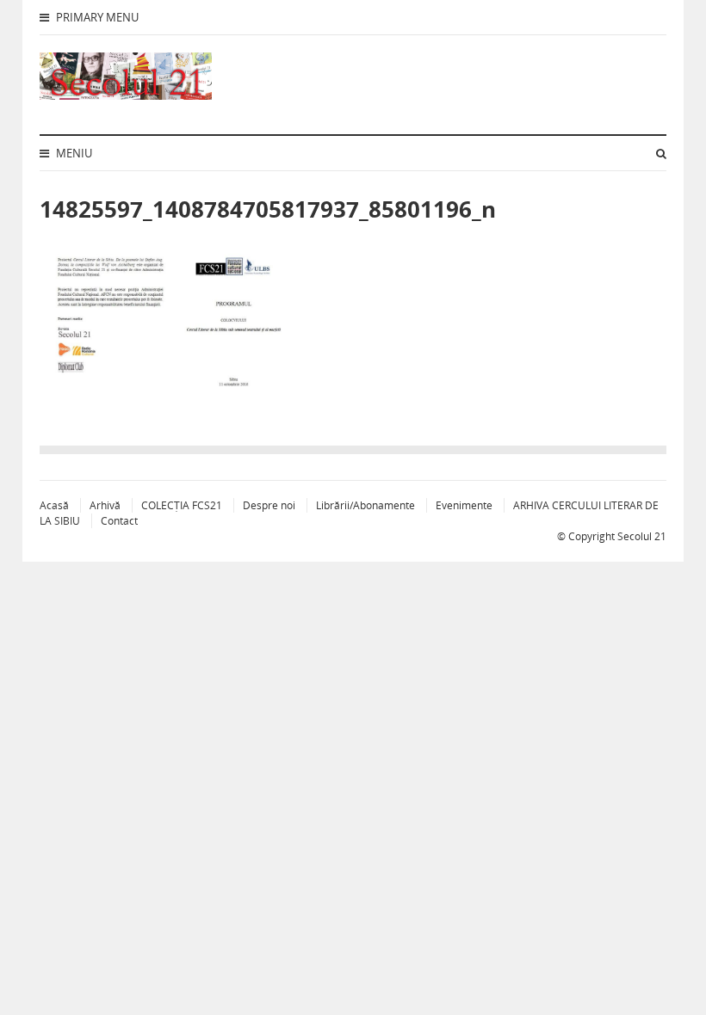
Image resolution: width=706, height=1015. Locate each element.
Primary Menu (96, 17)
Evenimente (464, 505)
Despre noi (269, 505)
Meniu (72, 153)
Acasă (54, 505)
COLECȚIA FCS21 (181, 505)
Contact (119, 521)
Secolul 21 (641, 536)
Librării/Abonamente (365, 505)
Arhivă (105, 505)
